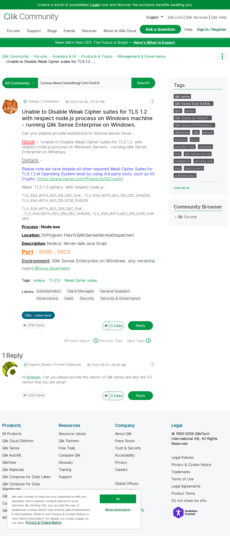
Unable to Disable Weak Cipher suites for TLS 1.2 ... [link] (50, 61)
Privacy (121, 462)
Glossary (66, 462)
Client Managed (80, 291)
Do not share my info (189, 500)
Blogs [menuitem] (52, 31)
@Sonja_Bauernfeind (52, 268)
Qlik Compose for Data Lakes (26, 476)
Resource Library (72, 433)
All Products (12, 433)
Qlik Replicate (13, 469)
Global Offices (126, 483)
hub (177, 154)
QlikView (9, 462)
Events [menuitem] (69, 31)
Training (65, 469)
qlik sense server (197, 154)
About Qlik (123, 433)
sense (190, 111)
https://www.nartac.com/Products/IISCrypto (80, 178)
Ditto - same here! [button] (38, 315)
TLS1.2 (54, 280)
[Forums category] (176, 217)
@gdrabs (33, 377)
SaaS (68, 298)
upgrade (205, 147)
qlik (196, 132)
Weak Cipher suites (80, 280)
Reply (140, 325)
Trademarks (180, 472)
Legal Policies (182, 457)
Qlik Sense (11, 448)
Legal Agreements (186, 486)
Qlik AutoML (12, 455)
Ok (118, 499)
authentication (185, 175)
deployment (194, 168)
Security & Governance (120, 298)
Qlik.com (175, 17)
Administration (49, 291)
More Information (117, 509)
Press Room (125, 441)
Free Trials (67, 448)
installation (182, 161)
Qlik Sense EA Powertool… (194, 125)
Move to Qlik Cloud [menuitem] (120, 31)
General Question (115, 291)
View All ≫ (182, 188)
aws (178, 168)
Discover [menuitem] (89, 31)
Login (95, 4)
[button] (152, 101)
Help (188, 29)
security (180, 139)
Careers (121, 469)
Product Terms (183, 493)
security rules (185, 147)
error (194, 139)
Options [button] (222, 56)
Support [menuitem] (34, 31)
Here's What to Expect (154, 42)
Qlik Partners (69, 441)
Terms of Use (182, 479)
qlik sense (182, 96)
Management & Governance (142, 56)
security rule (204, 161)
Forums (40, 56)
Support (65, 476)
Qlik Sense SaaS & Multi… (193, 103)
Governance (47, 298)
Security (87, 298)
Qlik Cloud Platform (17, 441)
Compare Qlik (69, 455)
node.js (39, 280)
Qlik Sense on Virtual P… (193, 118)
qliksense (182, 132)
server (208, 132)
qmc (178, 111)
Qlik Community (15, 56)
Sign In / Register (212, 29)
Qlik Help (219, 17)
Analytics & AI (64, 56)
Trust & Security (128, 448)
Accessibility (125, 455)
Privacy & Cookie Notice (191, 464)
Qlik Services (197, 17)
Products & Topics (97, 56)
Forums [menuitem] (13, 31)
